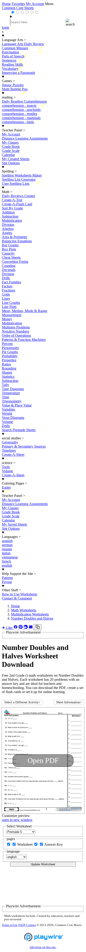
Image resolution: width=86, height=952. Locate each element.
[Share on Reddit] (26, 628)
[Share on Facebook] (16, 628)
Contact (31, 925)
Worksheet (25, 844)
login (5, 27)
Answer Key (53, 844)
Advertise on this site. (43, 947)
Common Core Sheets (18, 8)
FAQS (21, 925)
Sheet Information (69, 702)
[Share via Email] (31, 628)
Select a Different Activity (22, 702)
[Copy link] (38, 627)
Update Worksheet (43, 864)
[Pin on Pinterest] (21, 628)
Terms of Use (10, 925)
